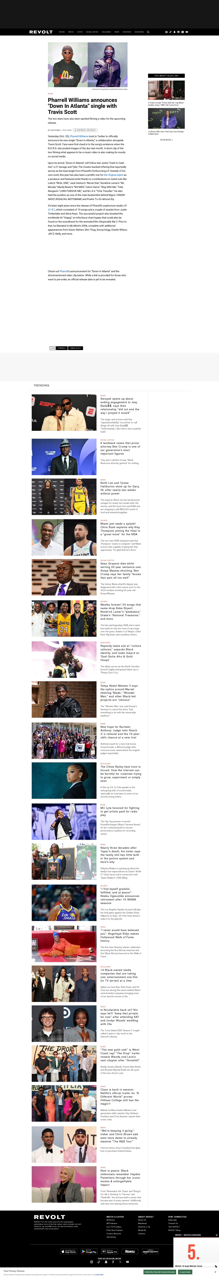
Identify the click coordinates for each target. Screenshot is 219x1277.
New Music (105, 643)
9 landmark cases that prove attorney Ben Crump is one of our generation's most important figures (120, 448)
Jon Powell (55, 130)
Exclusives (106, 32)
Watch (71, 32)
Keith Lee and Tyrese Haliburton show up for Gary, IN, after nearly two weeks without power (120, 488)
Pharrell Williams (79, 136)
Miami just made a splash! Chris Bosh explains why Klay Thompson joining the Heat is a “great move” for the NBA (120, 529)
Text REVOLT (174, 1227)
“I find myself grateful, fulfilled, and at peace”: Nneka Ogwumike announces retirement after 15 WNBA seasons (119, 896)
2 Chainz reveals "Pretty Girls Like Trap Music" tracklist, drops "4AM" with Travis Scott (166, 104)
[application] (196, 1250)
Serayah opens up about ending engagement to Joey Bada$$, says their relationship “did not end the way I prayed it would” (119, 406)
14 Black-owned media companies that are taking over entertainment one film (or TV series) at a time (119, 975)
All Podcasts (112, 1223)
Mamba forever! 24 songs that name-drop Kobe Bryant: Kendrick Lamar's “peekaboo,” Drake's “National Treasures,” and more (120, 612)
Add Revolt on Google (86, 130)
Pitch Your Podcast (115, 1230)
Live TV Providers (114, 1227)
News (117, 32)
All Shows (111, 1220)
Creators (127, 32)
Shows (62, 32)
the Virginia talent (113, 174)
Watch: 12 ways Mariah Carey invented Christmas (188, 1267)
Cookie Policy (99, 1275)
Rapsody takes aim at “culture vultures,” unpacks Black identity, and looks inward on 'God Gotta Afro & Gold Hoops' (120, 653)
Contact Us (173, 1223)
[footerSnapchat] (106, 1263)
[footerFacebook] (113, 1263)
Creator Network (114, 1233)
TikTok (170, 32)
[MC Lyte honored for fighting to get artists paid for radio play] (64, 821)
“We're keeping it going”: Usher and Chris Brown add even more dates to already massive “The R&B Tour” (119, 1136)
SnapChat (174, 32)
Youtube (187, 32)
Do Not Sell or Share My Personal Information (160, 1272)
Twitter (182, 32)
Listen (79, 32)
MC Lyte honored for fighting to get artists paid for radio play (119, 811)
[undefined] (166, 90)
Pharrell (64, 271)
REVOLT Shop (174, 1230)
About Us (142, 1220)
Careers (141, 1233)
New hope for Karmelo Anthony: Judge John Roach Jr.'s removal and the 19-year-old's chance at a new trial (120, 732)
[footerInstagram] (91, 1263)
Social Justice (92, 32)
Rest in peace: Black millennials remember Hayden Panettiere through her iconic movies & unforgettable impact (120, 1178)
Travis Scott (75, 348)
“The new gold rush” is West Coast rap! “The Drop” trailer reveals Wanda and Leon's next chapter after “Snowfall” (120, 1055)
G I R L (51, 209)
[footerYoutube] (127, 1263)
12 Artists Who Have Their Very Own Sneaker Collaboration (166, 132)
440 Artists (111, 1237)
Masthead (142, 1223)
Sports (103, 520)
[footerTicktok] (99, 1263)
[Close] (215, 1271)
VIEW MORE (165, 140)
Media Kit (142, 1230)
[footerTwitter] (120, 1263)
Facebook (178, 32)
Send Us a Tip (144, 1227)
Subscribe (139, 32)
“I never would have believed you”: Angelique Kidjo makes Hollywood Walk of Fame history (119, 935)
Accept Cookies (185, 1272)
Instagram (167, 32)
